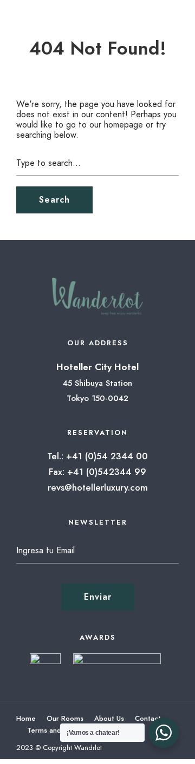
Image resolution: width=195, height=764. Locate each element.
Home (26, 718)
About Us (109, 718)
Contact (148, 718)
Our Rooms (65, 718)
